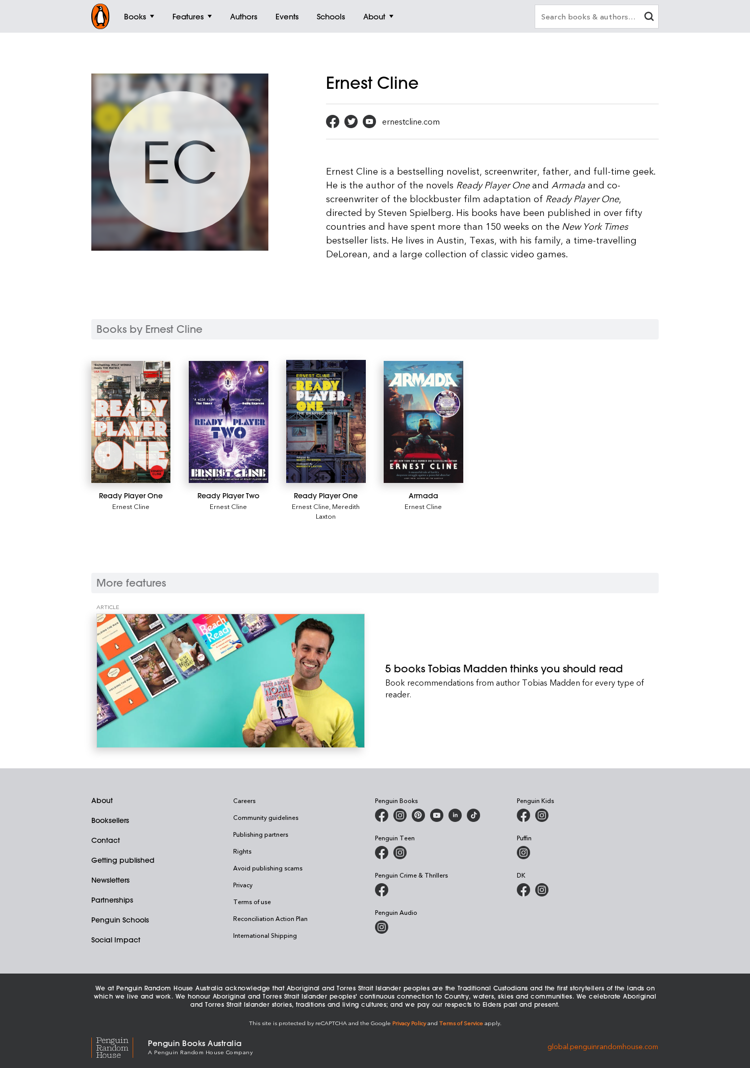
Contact (105, 840)
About (102, 800)
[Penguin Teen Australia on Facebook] (381, 852)
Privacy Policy (409, 1022)
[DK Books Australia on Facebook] (523, 889)
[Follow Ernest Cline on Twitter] (351, 121)
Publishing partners (260, 834)
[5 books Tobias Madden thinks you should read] (230, 680)
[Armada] (423, 422)
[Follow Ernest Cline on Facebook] (332, 121)
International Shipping (265, 935)
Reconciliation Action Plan (270, 918)
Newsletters (110, 880)
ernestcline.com (411, 121)
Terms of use (252, 901)
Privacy (243, 884)
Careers (244, 800)
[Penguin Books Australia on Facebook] (381, 815)
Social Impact (115, 939)
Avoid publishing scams (268, 867)
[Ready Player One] (130, 422)
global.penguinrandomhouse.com (602, 1046)
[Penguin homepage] (100, 16)
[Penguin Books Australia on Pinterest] (418, 815)
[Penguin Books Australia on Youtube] (436, 815)
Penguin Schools (120, 920)
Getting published (123, 860)
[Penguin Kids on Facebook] (523, 815)
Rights (242, 851)
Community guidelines (265, 817)
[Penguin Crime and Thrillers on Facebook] (381, 889)
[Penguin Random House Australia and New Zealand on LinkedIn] (455, 815)
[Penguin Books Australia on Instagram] (400, 815)
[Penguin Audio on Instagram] (381, 927)
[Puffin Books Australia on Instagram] (523, 852)
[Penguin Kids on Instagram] (541, 815)
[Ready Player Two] (228, 422)
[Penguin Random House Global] (119, 1046)
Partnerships (112, 900)
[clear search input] (649, 17)
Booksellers (110, 820)
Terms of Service (461, 1022)
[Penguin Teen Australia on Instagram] (400, 852)
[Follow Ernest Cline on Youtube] (369, 121)
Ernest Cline (130, 506)
